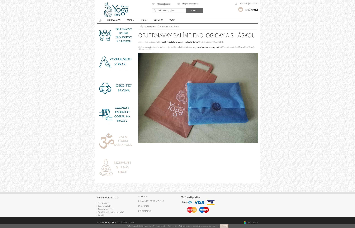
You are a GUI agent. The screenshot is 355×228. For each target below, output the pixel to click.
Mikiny (143, 20)
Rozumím (224, 226)
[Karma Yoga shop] (119, 9)
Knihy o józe (113, 20)
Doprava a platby (104, 206)
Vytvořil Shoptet (252, 222)
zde (216, 226)
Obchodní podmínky (105, 209)
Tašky (172, 20)
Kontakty (101, 215)
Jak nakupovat (103, 203)
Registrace (253, 4)
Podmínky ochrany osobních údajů (111, 212)
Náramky (158, 20)
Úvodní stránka (100, 20)
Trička (130, 20)
